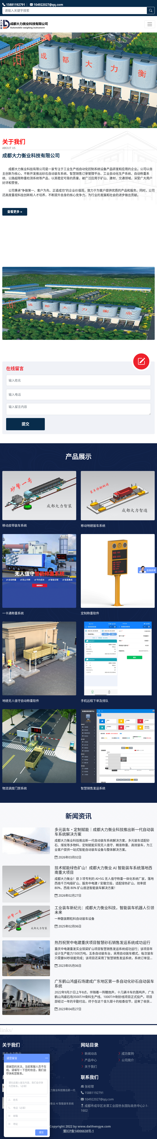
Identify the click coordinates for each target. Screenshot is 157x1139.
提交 (25, 424)
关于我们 (91, 1066)
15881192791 (15, 4)
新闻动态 (91, 1053)
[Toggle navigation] (149, 24)
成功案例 (128, 1053)
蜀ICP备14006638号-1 (78, 1131)
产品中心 (91, 1060)
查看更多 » (14, 211)
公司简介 (128, 1060)
